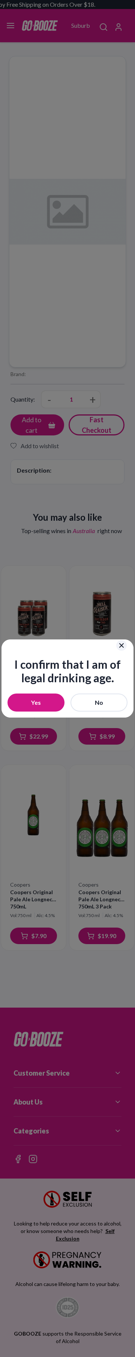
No (99, 702)
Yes (36, 702)
